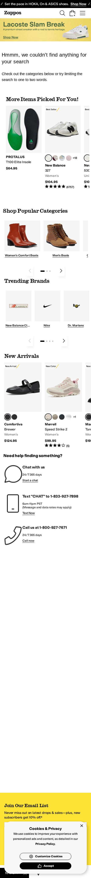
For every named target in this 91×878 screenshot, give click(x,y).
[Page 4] (52, 341)
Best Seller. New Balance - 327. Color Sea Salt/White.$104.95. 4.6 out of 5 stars (63, 147)
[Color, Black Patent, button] (14, 417)
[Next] (61, 270)
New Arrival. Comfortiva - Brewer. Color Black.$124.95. (22, 403)
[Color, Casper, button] (68, 417)
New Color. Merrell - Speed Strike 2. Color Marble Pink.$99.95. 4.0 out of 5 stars (63, 405)
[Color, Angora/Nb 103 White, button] (62, 158)
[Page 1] (42, 271)
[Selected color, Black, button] (7, 417)
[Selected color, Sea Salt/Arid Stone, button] (87, 158)
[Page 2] (47, 271)
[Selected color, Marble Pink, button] (48, 417)
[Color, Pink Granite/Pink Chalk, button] (68, 158)
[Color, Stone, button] (55, 417)
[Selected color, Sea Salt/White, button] (48, 158)
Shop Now (78, 4)
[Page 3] (50, 271)
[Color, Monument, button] (61, 417)
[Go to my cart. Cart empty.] (72, 13)
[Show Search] (62, 13)
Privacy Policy (45, 844)
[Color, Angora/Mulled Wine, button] (55, 158)
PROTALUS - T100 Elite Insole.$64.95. (24, 138)
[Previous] (29, 270)
